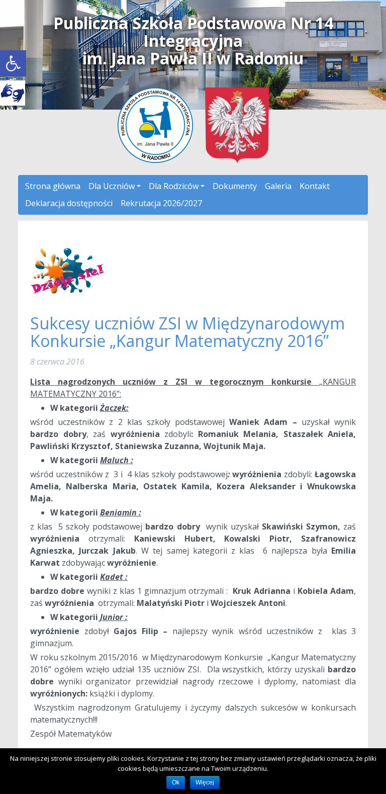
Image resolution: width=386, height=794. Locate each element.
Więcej (205, 782)
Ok (175, 782)
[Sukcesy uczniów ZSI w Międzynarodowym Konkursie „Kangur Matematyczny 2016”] (68, 269)
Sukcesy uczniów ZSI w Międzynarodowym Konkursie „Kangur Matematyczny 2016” (187, 331)
